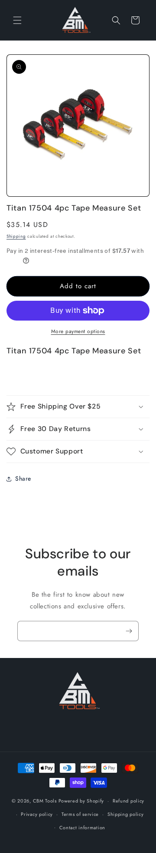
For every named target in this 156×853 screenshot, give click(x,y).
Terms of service (80, 814)
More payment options (78, 331)
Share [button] (23, 478)
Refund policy (128, 800)
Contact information (82, 827)
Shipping (16, 236)
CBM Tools (45, 800)
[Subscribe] (128, 631)
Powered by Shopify (81, 800)
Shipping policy (125, 814)
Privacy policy (37, 814)
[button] (17, 20)
